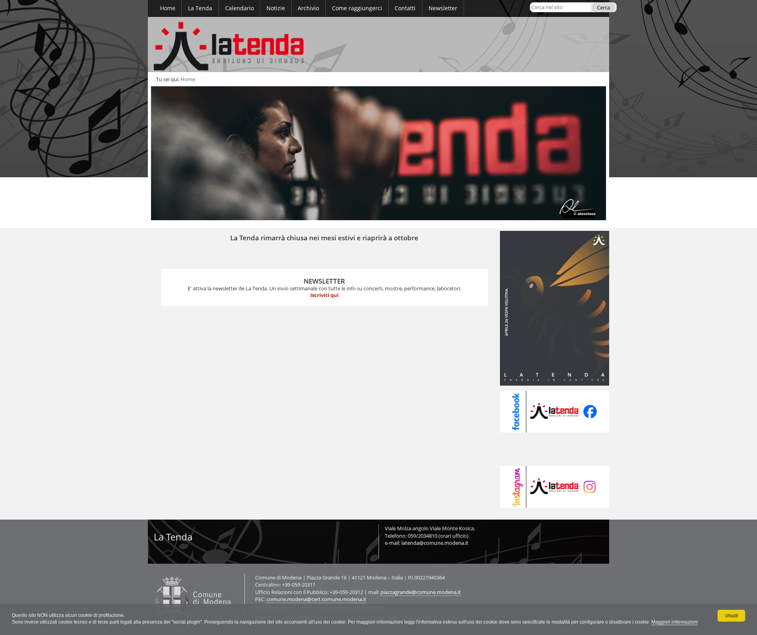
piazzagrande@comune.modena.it (420, 592)
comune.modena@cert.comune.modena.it (316, 599)
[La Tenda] (378, 44)
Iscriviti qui (324, 295)
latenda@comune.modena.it (434, 542)
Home (188, 79)
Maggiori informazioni (674, 622)
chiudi (731, 615)
